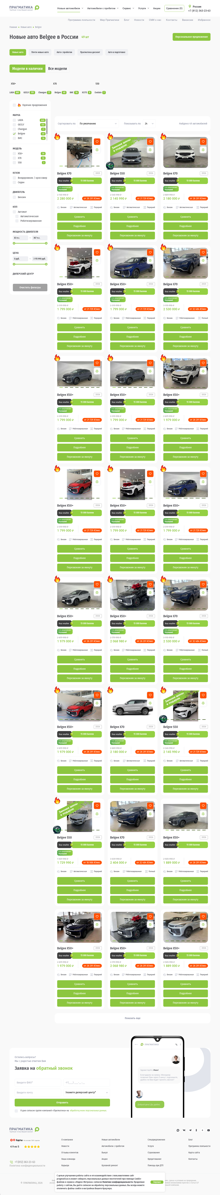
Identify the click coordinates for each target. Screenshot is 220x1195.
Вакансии (187, 20)
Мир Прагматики (109, 20)
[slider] (14, 243)
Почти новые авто (40, 52)
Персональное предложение (191, 36)
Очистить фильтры (30, 287)
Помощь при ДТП (155, 1165)
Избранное (204, 20)
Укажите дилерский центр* (81, 1092)
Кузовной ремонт (110, 1165)
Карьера (65, 1165)
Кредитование (154, 1159)
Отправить (62, 1102)
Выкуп (105, 1152)
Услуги (142, 8)
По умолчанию (88, 123)
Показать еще (132, 1018)
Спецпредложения (156, 1139)
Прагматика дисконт (90, 52)
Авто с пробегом (64, 52)
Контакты (171, 20)
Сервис (127, 8)
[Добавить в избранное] (97, 141)
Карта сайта (194, 1152)
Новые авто (17, 52)
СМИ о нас (155, 20)
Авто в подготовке (116, 52)
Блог (126, 20)
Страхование (154, 1152)
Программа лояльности (81, 20)
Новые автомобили (68, 8)
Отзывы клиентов (69, 1152)
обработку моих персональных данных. (88, 1110)
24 (146, 123)
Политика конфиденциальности (27, 1165)
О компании (67, 1139)
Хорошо (157, 1182)
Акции (156, 8)
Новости (139, 20)
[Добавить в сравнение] (97, 149)
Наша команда (68, 1159)
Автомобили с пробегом (101, 8)
